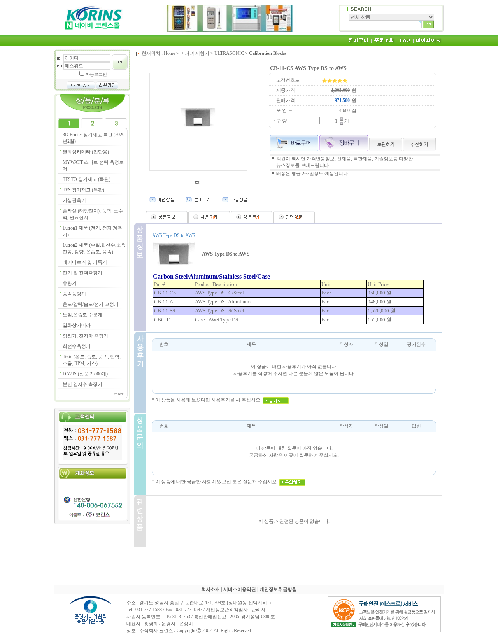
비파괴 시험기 (194, 53)
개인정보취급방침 (278, 589)
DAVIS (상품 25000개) (85, 374)
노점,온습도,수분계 (82, 314)
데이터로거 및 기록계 (85, 262)
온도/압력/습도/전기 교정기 (91, 304)
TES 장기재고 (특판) (83, 190)
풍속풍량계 (74, 293)
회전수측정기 (77, 346)
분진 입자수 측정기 (82, 384)
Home (169, 53)
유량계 (70, 283)
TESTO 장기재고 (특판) (86, 179)
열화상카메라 (77, 325)
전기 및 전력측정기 (82, 272)
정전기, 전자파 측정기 (85, 335)
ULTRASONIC (229, 53)
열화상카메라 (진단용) (86, 151)
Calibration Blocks (267, 53)
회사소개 (210, 589)
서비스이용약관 (239, 589)
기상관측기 (74, 200)
